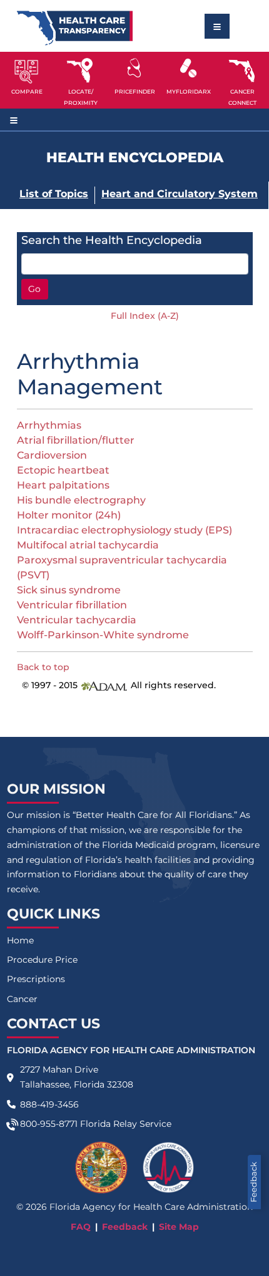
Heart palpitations (63, 485)
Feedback (253, 1182)
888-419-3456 (49, 1104)
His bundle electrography (81, 500)
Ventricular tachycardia (76, 620)
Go (34, 289)
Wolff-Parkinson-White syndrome (103, 635)
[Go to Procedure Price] (134, 68)
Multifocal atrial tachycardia (88, 545)
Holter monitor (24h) (69, 515)
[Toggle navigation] (217, 26)
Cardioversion (52, 455)
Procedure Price (42, 959)
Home (20, 940)
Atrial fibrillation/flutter (75, 440)
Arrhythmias (49, 425)
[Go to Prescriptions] (188, 68)
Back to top (43, 667)
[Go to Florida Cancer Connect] (242, 80)
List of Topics (53, 194)
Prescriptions (36, 979)
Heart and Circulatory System (179, 194)
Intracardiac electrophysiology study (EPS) (124, 530)
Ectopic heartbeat (63, 470)
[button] (27, 80)
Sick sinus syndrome (69, 590)
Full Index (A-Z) (145, 315)
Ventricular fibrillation (72, 605)
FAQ (81, 1226)
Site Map (179, 1226)
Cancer (22, 999)
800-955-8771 (49, 1123)
